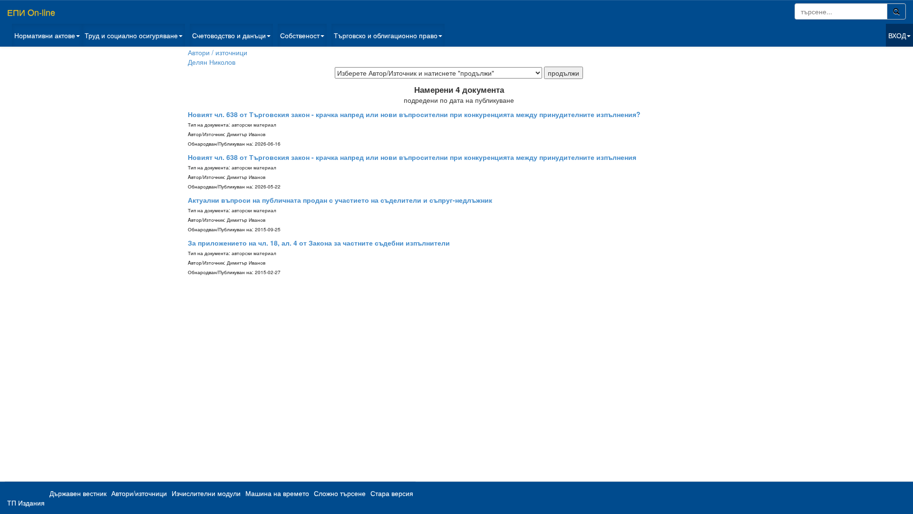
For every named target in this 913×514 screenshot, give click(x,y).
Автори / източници (217, 52)
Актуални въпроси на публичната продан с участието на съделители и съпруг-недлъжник (340, 200)
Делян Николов (211, 62)
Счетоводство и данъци (229, 35)
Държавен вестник (78, 493)
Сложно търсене (340, 493)
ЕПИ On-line (31, 12)
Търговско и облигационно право (385, 35)
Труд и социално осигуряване (131, 35)
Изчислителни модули (206, 493)
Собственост (300, 35)
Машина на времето (277, 493)
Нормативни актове (44, 35)
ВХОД (897, 35)
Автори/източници (139, 493)
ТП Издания (26, 502)
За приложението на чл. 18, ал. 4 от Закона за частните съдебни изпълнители (319, 242)
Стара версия (391, 493)
